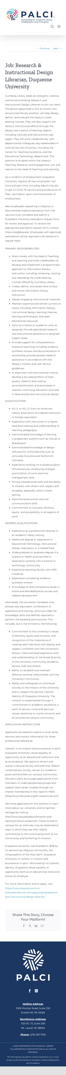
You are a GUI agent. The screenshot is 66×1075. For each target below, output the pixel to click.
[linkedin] (36, 991)
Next (56, 48)
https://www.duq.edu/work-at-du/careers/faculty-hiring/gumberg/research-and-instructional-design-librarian (31, 892)
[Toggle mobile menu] (59, 26)
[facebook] (29, 991)
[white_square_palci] (33, 950)
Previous (45, 48)
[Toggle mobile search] (52, 26)
